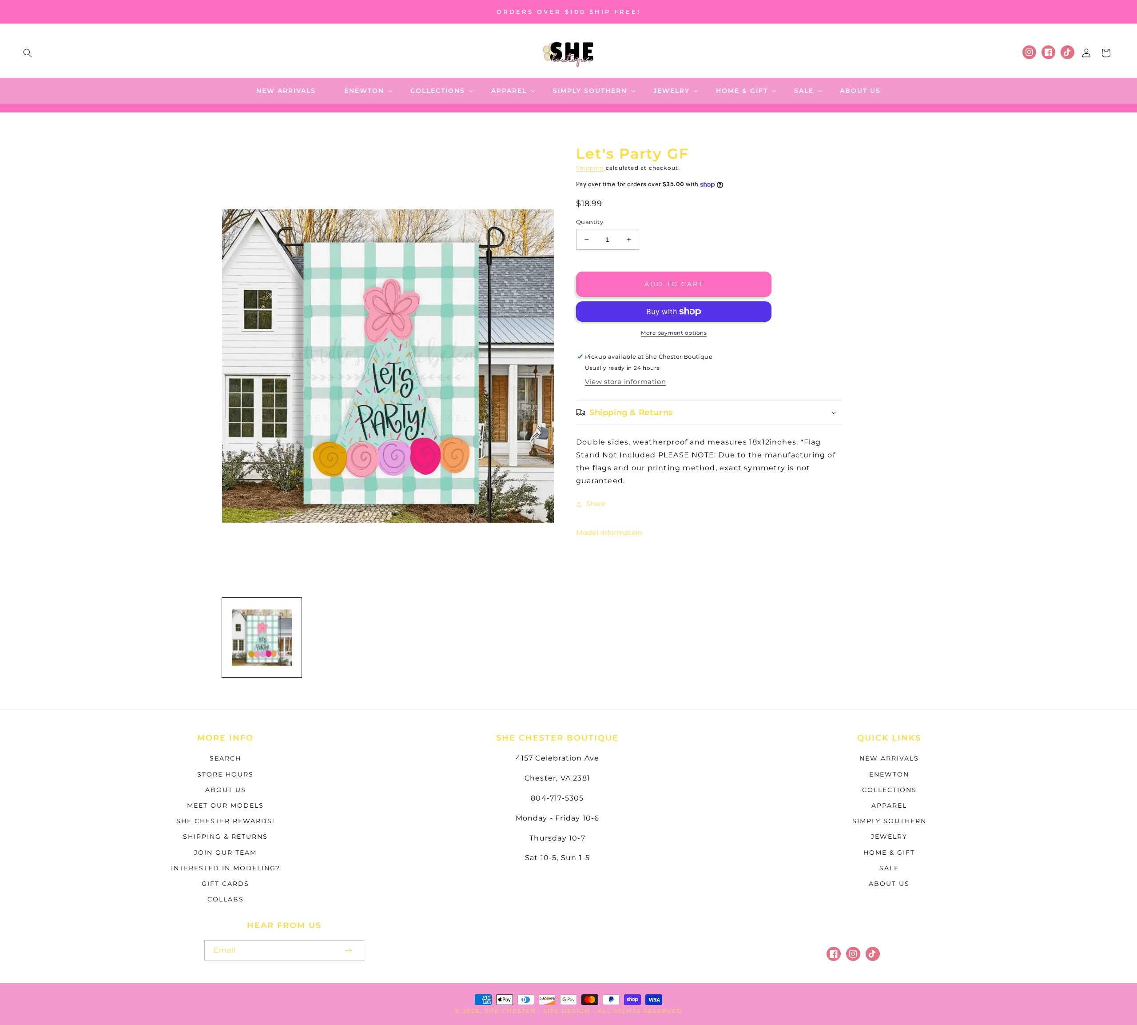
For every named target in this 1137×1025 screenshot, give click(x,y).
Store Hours (225, 774)
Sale (889, 868)
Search (225, 758)
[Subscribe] (348, 950)
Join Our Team (225, 853)
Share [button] (595, 504)
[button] (27, 53)
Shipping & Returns (225, 837)
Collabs (225, 899)
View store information (625, 381)
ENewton (889, 774)
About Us (225, 790)
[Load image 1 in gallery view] (262, 637)
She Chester (511, 1010)
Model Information (609, 533)
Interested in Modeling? (225, 868)
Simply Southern (889, 821)
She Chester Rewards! (225, 821)
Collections (889, 790)
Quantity (589, 221)
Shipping (590, 167)
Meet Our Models (225, 805)
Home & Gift (889, 853)
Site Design (566, 1010)
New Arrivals (889, 758)
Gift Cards (225, 884)
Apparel (889, 805)
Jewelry (889, 837)
